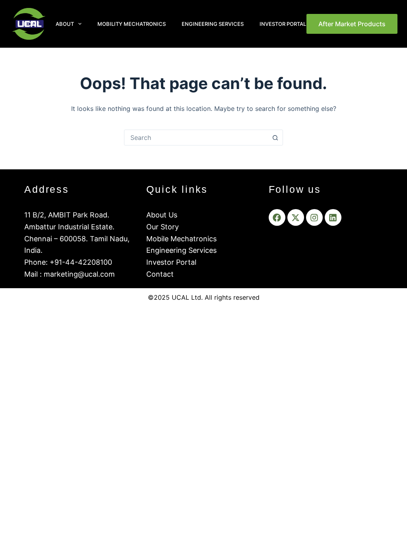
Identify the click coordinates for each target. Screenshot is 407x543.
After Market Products (352, 24)
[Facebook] (277, 217)
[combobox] (195, 137)
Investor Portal (283, 24)
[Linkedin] (333, 217)
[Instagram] (314, 217)
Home (32, 24)
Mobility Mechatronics (131, 24)
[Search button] (275, 137)
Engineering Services (213, 24)
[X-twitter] (295, 217)
